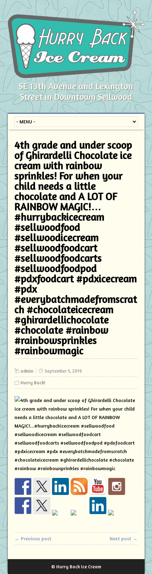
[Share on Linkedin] (97, 505)
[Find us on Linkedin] (60, 486)
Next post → (124, 538)
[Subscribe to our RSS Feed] (79, 486)
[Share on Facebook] (22, 505)
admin (27, 371)
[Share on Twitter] (41, 505)
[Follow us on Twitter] (41, 486)
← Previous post (32, 538)
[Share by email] (116, 518)
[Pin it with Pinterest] (79, 518)
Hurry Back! (33, 382)
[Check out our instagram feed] (116, 486)
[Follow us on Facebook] (22, 486)
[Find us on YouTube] (97, 486)
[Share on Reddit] (60, 518)
